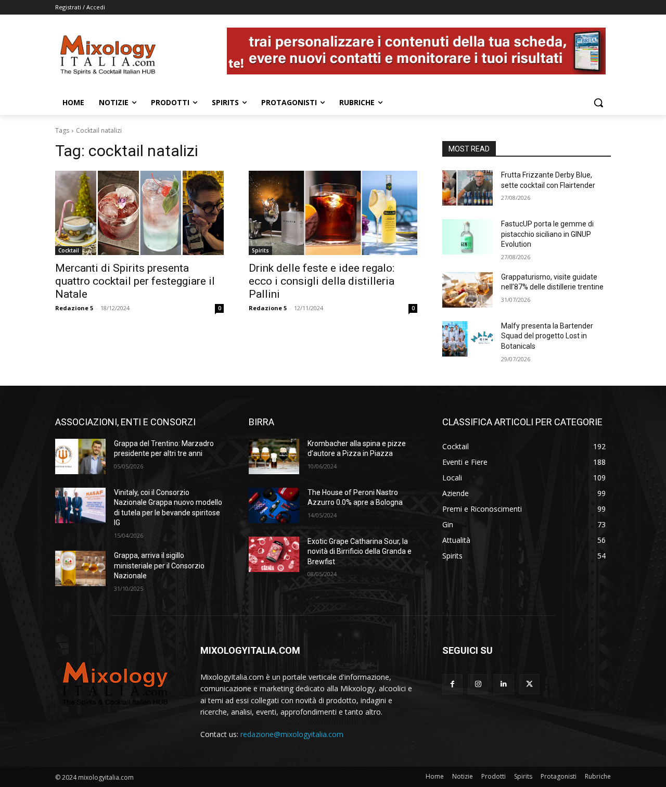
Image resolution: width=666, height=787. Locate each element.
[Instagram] (478, 684)
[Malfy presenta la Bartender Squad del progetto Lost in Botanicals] (467, 339)
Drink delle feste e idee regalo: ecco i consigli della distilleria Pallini (321, 281)
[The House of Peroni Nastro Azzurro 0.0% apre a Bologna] (274, 505)
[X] (529, 684)
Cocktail (68, 250)
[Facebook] (452, 684)
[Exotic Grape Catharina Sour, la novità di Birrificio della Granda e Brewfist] (274, 554)
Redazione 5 (74, 308)
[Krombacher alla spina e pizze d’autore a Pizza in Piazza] (274, 456)
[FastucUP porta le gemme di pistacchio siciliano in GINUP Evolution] (467, 237)
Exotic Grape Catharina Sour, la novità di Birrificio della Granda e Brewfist (360, 551)
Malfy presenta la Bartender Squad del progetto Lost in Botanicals (547, 336)
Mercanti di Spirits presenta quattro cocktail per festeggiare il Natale (135, 281)
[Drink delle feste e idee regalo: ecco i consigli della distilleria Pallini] (333, 213)
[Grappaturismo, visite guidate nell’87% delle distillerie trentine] (467, 290)
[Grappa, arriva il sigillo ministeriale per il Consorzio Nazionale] (80, 568)
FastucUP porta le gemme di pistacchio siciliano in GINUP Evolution (547, 234)
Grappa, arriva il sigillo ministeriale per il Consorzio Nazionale (159, 565)
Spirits (260, 250)
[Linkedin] (503, 684)
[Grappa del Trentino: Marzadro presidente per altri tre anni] (80, 456)
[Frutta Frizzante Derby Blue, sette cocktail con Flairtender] (467, 188)
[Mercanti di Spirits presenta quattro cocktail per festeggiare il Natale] (139, 213)
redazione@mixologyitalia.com (291, 734)
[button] (598, 102)
